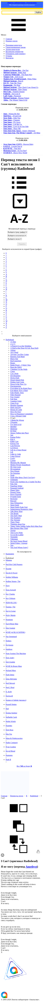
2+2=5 (12, 344)
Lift (11, 452)
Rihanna (9, 560)
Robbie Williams (12, 577)
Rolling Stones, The (13, 581)
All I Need (14, 352)
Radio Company (12, 743)
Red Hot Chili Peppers (14, 564)
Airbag (12, 350)
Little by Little (15, 454)
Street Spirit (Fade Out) (19, 507)
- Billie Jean (14, 73)
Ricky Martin (10, 615)
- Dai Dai (15, 70)
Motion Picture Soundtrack (20, 465)
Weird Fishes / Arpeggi (18, 543)
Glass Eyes (14, 403)
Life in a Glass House (18, 450)
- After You (11, 118)
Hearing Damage (16, 405)
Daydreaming (15, 376)
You (11, 545)
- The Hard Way (17, 75)
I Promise (13, 422)
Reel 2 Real (10, 687)
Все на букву (24, 766)
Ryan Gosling (11, 747)
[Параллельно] (18, 816)
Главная (9, 39)
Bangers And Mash (17, 357)
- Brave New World (15, 153)
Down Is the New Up (18, 384)
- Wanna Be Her (11, 114)
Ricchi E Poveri (11, 573)
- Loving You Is (12, 146)
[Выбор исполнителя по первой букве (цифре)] (19, 227)
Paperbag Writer (16, 486)
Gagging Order (16, 401)
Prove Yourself (15, 494)
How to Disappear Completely (21, 414)
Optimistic (14, 480)
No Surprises (15, 473)
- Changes (11, 120)
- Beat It (13, 81)
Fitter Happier (15, 395)
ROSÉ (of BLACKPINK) (15, 632)
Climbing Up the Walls (18, 369)
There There (14, 522)
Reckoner (13, 499)
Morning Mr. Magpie (18, 463)
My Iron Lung (15, 467)
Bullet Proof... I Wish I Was (20, 365)
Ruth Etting (10, 675)
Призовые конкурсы (14, 45)
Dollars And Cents (17, 382)
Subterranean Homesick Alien (21, 509)
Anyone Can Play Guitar (19, 354)
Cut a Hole (14, 374)
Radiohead (34, 796)
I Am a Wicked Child (18, 416)
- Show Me (12, 129)
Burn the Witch (16, 367)
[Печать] (38, 852)
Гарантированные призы (16, 47)
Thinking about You (17, 524)
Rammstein (10, 554)
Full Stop (13, 399)
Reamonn (9, 620)
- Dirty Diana (15, 89)
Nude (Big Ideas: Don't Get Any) (22, 477)
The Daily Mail (16, 516)
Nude (12, 475)
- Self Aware (13, 77)
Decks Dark (14, 378)
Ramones (9, 755)
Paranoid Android (16, 488)
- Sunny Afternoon (19, 131)
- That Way (12, 149)
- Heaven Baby (18, 144)
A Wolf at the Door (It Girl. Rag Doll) (24, 348)
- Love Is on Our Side (16, 126)
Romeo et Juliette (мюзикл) (16, 700)
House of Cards (16, 410)
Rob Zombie (10, 662)
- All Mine (21, 133)
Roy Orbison (10, 598)
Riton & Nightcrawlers (14, 738)
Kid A (12, 439)
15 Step (13, 342)
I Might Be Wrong (17, 420)
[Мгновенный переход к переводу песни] (19, 208)
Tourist (12, 531)
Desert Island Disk (17, 380)
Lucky (12, 458)
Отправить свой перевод (15, 54)
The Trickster (15, 520)
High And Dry (15, 408)
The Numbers (15, 518)
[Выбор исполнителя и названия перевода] (19, 190)
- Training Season (14, 92)
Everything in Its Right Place (21, 388)
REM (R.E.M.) (11, 603)
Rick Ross (9, 730)
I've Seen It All (15, 424)
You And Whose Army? (19, 547)
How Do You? (15, 412)
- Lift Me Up (12, 124)
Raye (8, 586)
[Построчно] (18, 834)
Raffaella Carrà (11, 717)
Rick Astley (10, 658)
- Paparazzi (12, 96)
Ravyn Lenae (11, 611)
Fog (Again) (14, 397)
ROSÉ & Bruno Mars (14, 666)
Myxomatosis (15, 469)
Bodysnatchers (15, 361)
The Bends (14, 514)
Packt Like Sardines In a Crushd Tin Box (25, 482)
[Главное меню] (18, 33)
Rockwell (9, 696)
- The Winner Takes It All (15, 100)
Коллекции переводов (14, 52)
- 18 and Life (12, 116)
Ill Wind (13, 431)
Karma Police (15, 437)
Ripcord (13, 501)
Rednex (8, 641)
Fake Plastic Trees (17, 393)
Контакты (9, 58)
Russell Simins (11, 704)
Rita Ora (9, 734)
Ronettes (9, 726)
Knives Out (14, 444)
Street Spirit (14, 505)
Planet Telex (14, 490)
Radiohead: (10, 340)
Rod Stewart (10, 683)
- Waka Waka (19, 79)
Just (11, 435)
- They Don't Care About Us (20, 87)
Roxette (8, 569)
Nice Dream (14, 471)
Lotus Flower (15, 456)
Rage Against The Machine (16, 654)
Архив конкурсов (13, 49)
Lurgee (13, 461)
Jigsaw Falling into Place (19, 433)
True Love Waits (16, 533)
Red (7, 709)
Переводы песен (16, 796)
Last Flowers (15, 446)
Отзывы (9, 56)
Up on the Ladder (16, 535)
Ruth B (8, 760)
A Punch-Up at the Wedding (20, 346)
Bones (12, 363)
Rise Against (10, 628)
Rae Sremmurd (11, 637)
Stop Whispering (16, 503)
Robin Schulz (11, 721)
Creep (12, 371)
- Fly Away (12, 122)
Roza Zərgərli (11, 590)
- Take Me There (12, 83)
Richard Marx (11, 670)
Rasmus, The (10, 607)
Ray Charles (10, 594)
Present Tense (15, 492)
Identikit (13, 427)
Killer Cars (14, 441)
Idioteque (13, 429)
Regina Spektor (11, 713)
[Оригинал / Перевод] (18, 852)
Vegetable (14, 537)
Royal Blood (10, 751)
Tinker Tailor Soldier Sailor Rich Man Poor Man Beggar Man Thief (26, 527)
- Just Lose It (11, 94)
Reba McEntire (11, 679)
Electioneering (15, 386)
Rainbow (9, 649)
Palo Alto (13, 484)
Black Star (14, 359)
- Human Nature (16, 98)
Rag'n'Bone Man (12, 624)
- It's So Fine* (15, 151)
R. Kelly (9, 692)
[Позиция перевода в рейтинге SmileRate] (2, 856)
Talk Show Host (16, 511)
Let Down (14, 448)
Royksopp (9, 645)
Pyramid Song (15, 497)
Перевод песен (11, 41)
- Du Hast (11, 85)
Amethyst (31, 866)
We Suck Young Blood (18, 541)
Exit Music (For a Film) (19, 391)
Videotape (14, 539)
